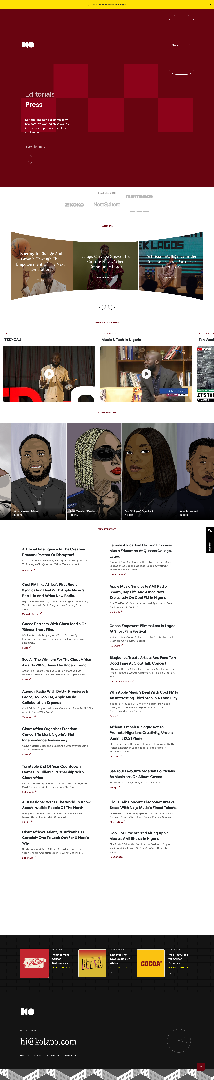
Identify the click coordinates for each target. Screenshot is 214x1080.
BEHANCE (38, 1055)
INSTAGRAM (52, 1055)
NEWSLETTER (69, 1055)
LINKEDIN (25, 1055)
